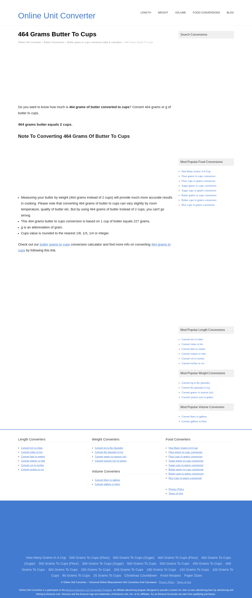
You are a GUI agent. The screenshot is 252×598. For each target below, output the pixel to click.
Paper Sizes (193, 575)
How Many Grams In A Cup (196, 171)
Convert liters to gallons (194, 416)
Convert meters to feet (194, 353)
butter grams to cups (55, 244)
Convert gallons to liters (194, 421)
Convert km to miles (192, 339)
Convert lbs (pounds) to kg (196, 387)
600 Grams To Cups (141, 563)
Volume (180, 12)
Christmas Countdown (140, 575)
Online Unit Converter (57, 15)
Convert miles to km (192, 344)
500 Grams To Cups (174, 563)
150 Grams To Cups (194, 569)
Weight (163, 12)
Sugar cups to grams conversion (199, 190)
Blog (230, 12)
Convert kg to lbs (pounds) (196, 383)
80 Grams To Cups (76, 575)
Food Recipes (170, 575)
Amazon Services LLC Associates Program (88, 590)
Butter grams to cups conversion (199, 195)
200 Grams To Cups (128, 569)
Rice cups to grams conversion (198, 205)
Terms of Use (176, 493)
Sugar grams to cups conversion (199, 185)
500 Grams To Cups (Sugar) (133, 557)
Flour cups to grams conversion (198, 181)
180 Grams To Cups (161, 569)
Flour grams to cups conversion (198, 176)
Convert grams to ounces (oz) (197, 392)
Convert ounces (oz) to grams (197, 397)
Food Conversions (206, 12)
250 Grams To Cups (96, 569)
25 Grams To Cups (107, 575)
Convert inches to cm (193, 363)
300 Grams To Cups (63, 569)
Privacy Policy (176, 489)
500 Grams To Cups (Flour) (89, 557)
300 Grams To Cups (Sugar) (103, 563)
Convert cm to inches (193, 358)
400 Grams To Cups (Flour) (178, 557)
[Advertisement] (95, 76)
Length (146, 12)
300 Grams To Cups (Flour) (59, 563)
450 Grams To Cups (207, 563)
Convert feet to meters (194, 349)
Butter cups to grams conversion (199, 200)
